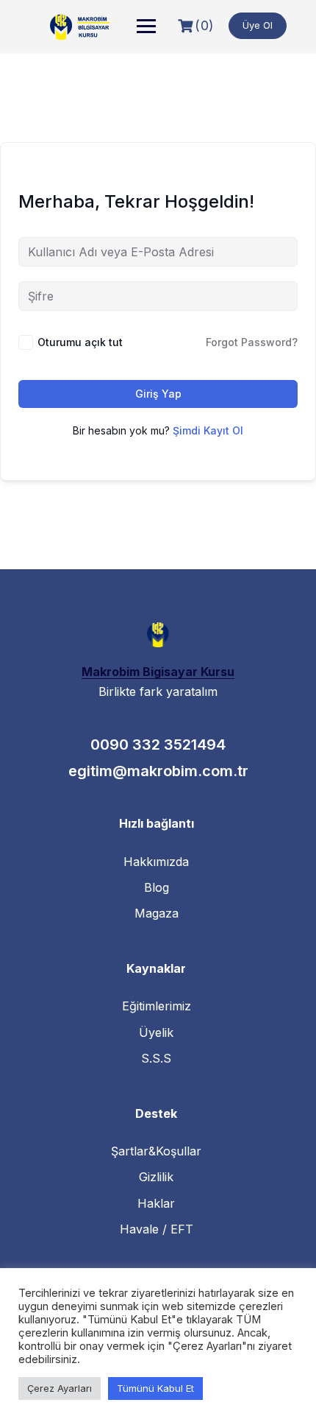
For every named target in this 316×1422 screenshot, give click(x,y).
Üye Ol (258, 25)
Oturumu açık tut (80, 342)
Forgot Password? (252, 342)
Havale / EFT (156, 1229)
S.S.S (156, 1058)
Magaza (156, 913)
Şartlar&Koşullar (156, 1151)
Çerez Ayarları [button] (59, 1388)
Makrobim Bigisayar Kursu (158, 671)
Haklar (156, 1203)
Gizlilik (156, 1176)
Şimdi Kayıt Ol (208, 430)
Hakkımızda (156, 861)
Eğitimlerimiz (156, 1006)
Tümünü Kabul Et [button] (155, 1388)
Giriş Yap (158, 393)
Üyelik (156, 1032)
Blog (156, 887)
